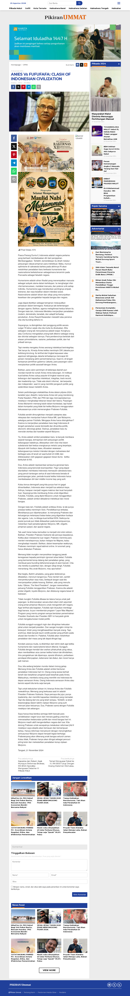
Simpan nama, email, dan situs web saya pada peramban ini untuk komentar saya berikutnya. (45, 887)
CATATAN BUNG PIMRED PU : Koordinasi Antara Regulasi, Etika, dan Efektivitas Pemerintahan (23, 958)
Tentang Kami (29, 992)
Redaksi (62, 992)
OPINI (20, 83)
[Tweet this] (18, 87)
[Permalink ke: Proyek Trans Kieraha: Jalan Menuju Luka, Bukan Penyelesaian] (75, 819)
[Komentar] (38, 87)
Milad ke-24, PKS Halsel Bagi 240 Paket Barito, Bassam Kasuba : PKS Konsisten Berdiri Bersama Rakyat (22, 802)
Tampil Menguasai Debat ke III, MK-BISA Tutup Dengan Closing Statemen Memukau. (61, 762)
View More (49, 970)
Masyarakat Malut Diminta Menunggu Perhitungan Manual (103, 116)
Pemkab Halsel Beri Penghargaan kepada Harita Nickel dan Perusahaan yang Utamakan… (103, 213)
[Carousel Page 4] (117, 223)
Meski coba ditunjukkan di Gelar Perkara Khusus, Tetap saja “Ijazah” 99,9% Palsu (49, 958)
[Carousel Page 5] (119, 223)
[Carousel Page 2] (114, 223)
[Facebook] (77, 65)
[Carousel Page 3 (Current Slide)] (116, 223)
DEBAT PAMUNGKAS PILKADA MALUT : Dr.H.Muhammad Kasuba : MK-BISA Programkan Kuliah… (111, 188)
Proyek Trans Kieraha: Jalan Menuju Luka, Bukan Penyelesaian (75, 830)
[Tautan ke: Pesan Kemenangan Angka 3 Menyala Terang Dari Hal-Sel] (97, 165)
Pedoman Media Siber (47, 992)
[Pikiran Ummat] (65, 17)
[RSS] (85, 65)
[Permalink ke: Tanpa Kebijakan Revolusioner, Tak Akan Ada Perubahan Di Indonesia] (75, 789)
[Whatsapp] (33, 87)
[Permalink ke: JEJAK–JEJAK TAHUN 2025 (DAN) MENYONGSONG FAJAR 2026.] (49, 789)
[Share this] (13, 87)
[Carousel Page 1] (112, 223)
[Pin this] (23, 87)
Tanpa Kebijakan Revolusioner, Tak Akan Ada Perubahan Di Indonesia (74, 928)
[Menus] (119, 3)
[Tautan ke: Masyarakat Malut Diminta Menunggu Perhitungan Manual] (106, 89)
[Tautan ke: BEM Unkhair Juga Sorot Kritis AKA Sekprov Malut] (97, 150)
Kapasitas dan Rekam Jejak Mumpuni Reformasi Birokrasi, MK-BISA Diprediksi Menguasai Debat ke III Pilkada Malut (31, 765)
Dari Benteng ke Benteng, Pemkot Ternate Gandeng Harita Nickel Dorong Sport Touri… (107, 257)
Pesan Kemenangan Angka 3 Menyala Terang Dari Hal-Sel (111, 166)
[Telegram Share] (28, 87)
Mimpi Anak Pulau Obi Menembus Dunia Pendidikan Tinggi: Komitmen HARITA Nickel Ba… (107, 285)
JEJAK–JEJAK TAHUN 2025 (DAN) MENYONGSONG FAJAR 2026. (49, 800)
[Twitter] (81, 65)
